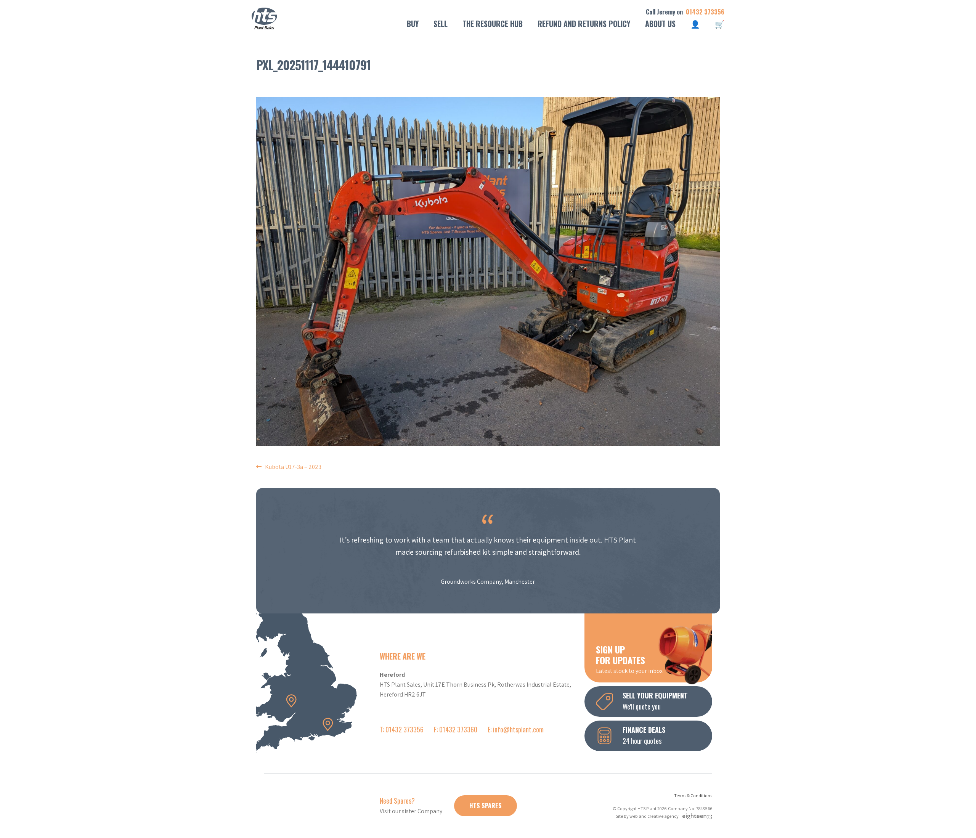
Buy (413, 23)
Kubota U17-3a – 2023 (293, 467)
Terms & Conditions (693, 795)
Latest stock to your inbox (629, 658)
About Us (660, 23)
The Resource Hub (492, 23)
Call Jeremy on (685, 12)
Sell (440, 23)
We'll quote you (655, 700)
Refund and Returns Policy (584, 23)
